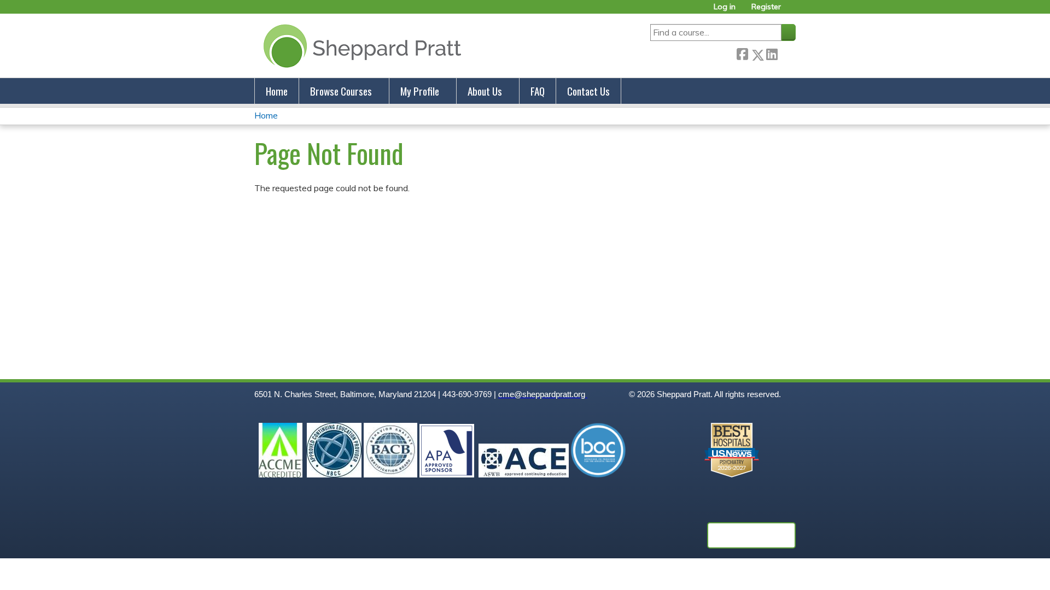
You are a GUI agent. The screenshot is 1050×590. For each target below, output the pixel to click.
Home (277, 91)
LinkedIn (771, 52)
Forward (786, 52)
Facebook (742, 52)
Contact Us (588, 91)
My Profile (419, 91)
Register (766, 7)
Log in (725, 7)
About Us (485, 91)
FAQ (537, 91)
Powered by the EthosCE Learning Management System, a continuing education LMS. (751, 535)
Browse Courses (341, 91)
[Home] (360, 46)
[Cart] (792, 11)
